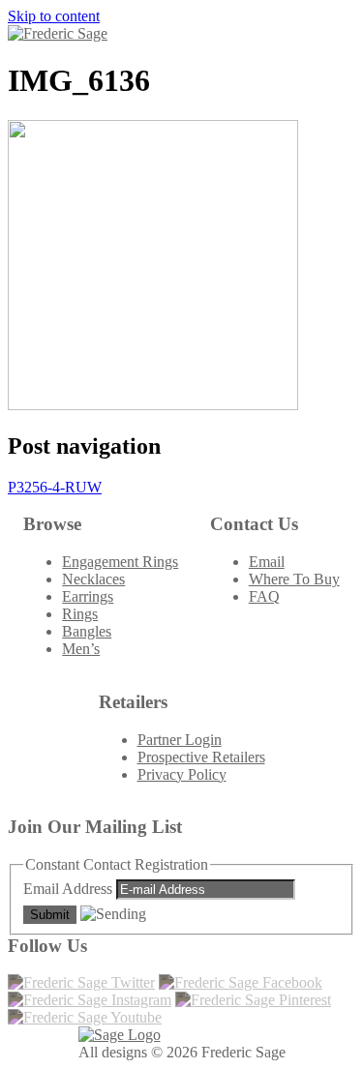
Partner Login (179, 739)
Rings (80, 614)
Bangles (86, 631)
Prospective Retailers (201, 757)
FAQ (264, 596)
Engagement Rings (120, 561)
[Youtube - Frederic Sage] (85, 1017)
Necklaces (93, 579)
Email (267, 561)
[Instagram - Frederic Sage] (89, 1000)
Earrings (87, 596)
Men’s (81, 648)
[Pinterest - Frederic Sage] (253, 1000)
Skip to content (54, 16)
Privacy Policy (182, 774)
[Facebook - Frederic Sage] (240, 982)
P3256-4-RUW (55, 487)
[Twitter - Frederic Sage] (81, 982)
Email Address (69, 888)
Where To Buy (294, 579)
